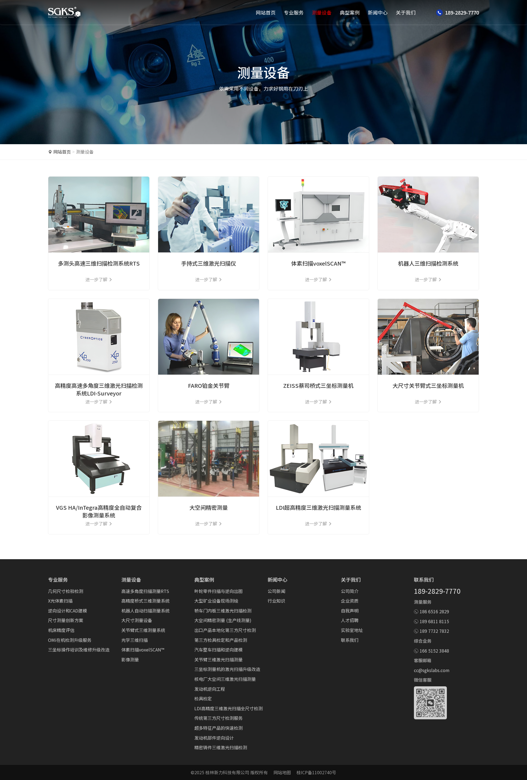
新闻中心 (378, 12)
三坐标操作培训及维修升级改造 (79, 649)
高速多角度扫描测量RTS (145, 591)
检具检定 (203, 698)
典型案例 (350, 12)
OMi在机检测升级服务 (69, 640)
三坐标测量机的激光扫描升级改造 (227, 669)
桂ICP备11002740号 (316, 772)
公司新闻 (276, 591)
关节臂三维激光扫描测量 (218, 659)
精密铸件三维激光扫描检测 (220, 747)
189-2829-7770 (437, 591)
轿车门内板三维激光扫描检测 (222, 610)
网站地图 (282, 772)
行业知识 (276, 600)
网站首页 (266, 12)
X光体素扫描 (60, 600)
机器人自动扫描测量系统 (145, 610)
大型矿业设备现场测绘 (216, 600)
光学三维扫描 (134, 640)
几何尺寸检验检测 (65, 591)
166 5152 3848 (434, 650)
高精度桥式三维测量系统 (145, 600)
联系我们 (349, 640)
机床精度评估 (61, 630)
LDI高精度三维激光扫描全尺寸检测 (228, 708)
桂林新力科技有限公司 (227, 772)
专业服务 (294, 12)
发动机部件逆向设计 (214, 737)
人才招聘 (349, 620)
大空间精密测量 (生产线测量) (222, 620)
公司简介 (349, 591)
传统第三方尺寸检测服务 (218, 718)
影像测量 (130, 659)
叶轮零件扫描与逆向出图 (218, 591)
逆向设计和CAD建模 (67, 610)
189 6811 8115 (434, 621)
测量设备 (322, 12)
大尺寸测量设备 (136, 620)
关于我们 (406, 12)
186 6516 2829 (434, 611)
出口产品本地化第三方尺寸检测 (225, 630)
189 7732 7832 (434, 631)
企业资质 (349, 600)
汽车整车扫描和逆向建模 (218, 649)
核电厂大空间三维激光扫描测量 (225, 679)
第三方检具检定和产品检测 (220, 640)
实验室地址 (352, 630)
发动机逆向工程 (209, 689)
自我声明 (349, 610)
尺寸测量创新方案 (65, 620)
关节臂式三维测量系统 (143, 630)
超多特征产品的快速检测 (218, 728)
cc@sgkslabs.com (432, 670)
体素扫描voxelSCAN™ (142, 649)
